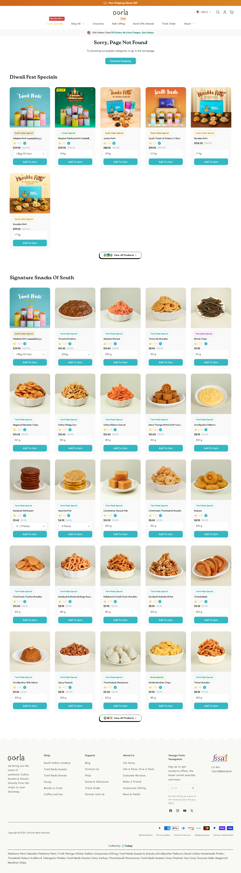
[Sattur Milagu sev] (75, 394)
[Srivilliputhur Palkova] (211, 394)
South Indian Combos (57, 762)
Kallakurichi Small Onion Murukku (120, 596)
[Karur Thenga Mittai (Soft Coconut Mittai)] (166, 394)
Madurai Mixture (111, 338)
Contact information (223, 835)
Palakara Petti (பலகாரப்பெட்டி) (27, 138)
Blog (87, 762)
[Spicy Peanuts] (75, 651)
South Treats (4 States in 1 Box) (164, 138)
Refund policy (145, 835)
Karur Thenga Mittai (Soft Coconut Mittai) (166, 425)
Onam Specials (55, 22)
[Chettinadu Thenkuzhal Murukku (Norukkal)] (166, 479)
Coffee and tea (53, 794)
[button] (218, 12)
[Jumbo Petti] (120, 107)
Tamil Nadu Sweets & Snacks (137, 853)
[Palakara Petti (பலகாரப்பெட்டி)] (30, 107)
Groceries (98, 23)
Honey (47, 781)
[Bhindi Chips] (211, 308)
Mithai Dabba (84, 853)
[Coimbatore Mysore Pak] (120, 479)
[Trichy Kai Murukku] (166, 308)
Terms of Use (179, 799)
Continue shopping (120, 60)
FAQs (88, 775)
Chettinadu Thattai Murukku (27, 596)
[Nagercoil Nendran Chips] (30, 394)
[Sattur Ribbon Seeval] (120, 394)
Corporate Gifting (134, 788)
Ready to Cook (53, 788)
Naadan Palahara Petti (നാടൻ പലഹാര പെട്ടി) (75, 138)
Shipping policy (202, 835)
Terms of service (182, 835)
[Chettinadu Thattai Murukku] (30, 565)
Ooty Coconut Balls (202, 858)
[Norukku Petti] (211, 107)
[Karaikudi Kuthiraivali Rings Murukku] (75, 565)
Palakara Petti (17, 853)
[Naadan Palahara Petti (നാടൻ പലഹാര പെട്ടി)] (75, 107)
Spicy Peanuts (65, 682)
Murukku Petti (20, 224)
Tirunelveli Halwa (67, 338)
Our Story (129, 762)
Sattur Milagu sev (67, 425)
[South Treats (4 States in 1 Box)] (166, 107)
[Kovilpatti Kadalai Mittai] (166, 565)
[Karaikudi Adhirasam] (30, 479)
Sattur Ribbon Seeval (114, 425)
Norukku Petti (200, 138)
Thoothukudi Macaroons (115, 682)
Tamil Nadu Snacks (55, 775)
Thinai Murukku (202, 682)
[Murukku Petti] (30, 193)
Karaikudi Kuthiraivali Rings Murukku (75, 596)
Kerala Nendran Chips (160, 682)
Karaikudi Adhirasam (23, 510)
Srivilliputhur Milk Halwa (25, 682)
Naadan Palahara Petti (42, 853)
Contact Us (92, 769)
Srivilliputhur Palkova (204, 425)
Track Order (169, 23)
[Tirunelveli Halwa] (75, 308)
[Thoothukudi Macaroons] (120, 651)
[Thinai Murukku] (211, 651)
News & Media (131, 794)
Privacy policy (163, 835)
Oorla (29, 832)
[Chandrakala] (211, 565)
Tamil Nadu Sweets (55, 769)
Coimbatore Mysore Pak (115, 510)
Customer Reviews (134, 775)
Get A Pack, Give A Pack (138, 769)
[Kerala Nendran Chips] (166, 651)
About (187, 23)
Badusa (198, 510)
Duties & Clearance (97, 781)
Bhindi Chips (200, 338)
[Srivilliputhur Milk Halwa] (30, 651)
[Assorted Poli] (75, 479)
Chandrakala (200, 596)
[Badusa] (211, 479)
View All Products (124, 255)
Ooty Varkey (99, 858)
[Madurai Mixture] (120, 308)
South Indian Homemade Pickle (203, 853)
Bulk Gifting (118, 22)
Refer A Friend (132, 781)
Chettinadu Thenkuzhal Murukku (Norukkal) (166, 510)
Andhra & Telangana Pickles (47, 858)
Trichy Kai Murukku (158, 338)
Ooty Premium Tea (177, 858)
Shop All (75, 23)
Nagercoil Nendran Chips (25, 425)
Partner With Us (94, 794)
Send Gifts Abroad (143, 23)
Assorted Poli (64, 510)
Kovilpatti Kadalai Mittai (161, 596)
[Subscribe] (193, 788)
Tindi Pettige (66, 853)
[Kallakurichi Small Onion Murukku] (120, 565)
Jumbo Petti (109, 138)
